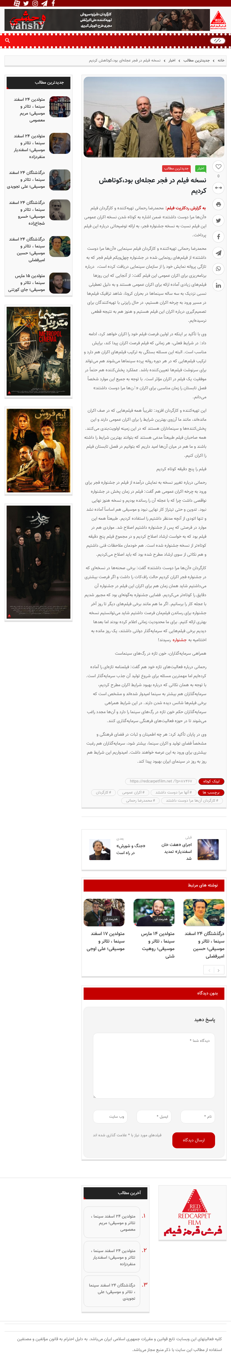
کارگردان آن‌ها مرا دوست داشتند (190, 801)
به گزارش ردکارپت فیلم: (185, 208)
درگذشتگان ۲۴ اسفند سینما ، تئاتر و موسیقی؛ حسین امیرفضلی (204, 945)
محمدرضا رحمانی (139, 801)
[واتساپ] (218, 269)
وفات (214, 919)
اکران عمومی (132, 793)
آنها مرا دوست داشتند (172, 793)
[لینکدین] (218, 285)
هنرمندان (161, 919)
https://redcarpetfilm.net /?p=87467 (161, 782)
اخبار (171, 61)
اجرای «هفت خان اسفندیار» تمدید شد (177, 851)
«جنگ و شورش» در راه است (130, 849)
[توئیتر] (218, 220)
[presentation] (209, 970)
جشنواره (179, 640)
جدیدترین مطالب (196, 61)
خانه (220, 61)
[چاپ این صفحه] (218, 204)
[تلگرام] (218, 253)
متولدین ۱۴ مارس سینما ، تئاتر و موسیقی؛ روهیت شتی (157, 945)
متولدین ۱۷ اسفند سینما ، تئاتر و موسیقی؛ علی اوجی (106, 941)
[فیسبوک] (218, 236)
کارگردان (102, 793)
